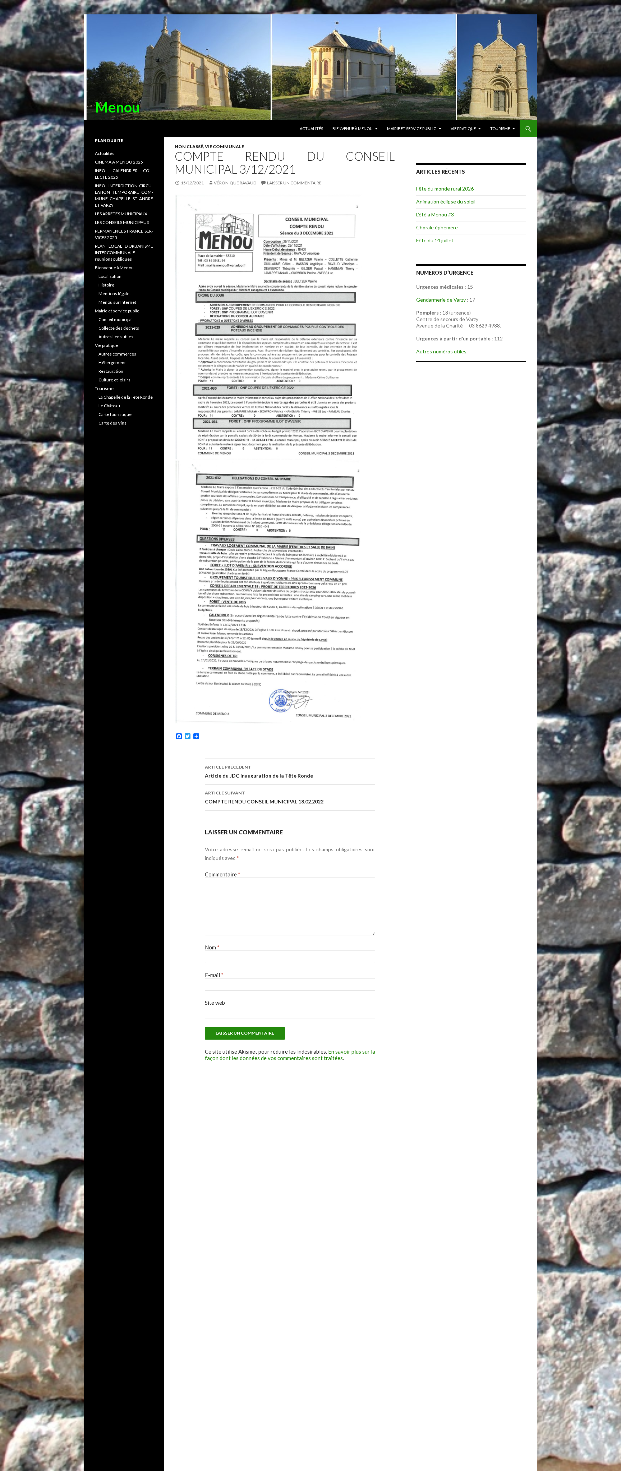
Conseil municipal (115, 319)
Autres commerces (117, 354)
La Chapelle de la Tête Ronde (125, 397)
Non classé (189, 146)
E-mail (214, 975)
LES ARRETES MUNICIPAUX (121, 213)
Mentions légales (115, 293)
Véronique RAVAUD (235, 182)
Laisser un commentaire (294, 182)
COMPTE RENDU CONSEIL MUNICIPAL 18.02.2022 (264, 797)
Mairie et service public (411, 128)
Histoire (106, 285)
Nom (212, 947)
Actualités (311, 128)
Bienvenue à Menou (352, 128)
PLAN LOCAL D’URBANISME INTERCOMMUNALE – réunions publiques (124, 252)
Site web (215, 1002)
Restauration (110, 371)
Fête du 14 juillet (435, 240)
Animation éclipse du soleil (445, 201)
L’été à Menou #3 (435, 214)
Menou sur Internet (117, 302)
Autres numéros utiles (441, 351)
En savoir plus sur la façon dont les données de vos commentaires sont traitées (290, 1054)
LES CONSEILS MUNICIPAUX (122, 222)
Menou (117, 107)
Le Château (109, 405)
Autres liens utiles (115, 336)
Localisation (109, 276)
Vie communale (224, 146)
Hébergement (112, 362)
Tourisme (500, 128)
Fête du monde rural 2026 (445, 188)
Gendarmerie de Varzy (441, 300)
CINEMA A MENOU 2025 (119, 162)
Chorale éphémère (437, 227)
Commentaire (222, 874)
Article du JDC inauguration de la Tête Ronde (259, 771)
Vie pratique (463, 128)
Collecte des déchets (118, 328)
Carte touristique (115, 414)
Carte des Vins (112, 423)
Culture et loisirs (114, 379)
